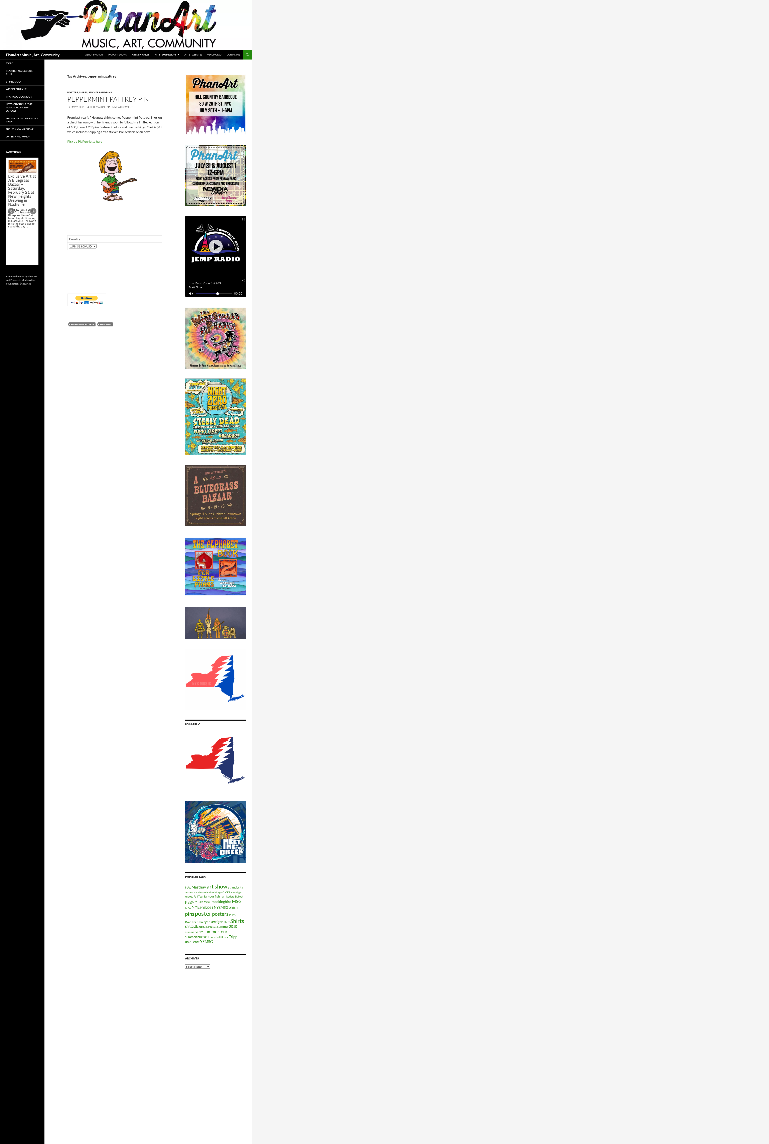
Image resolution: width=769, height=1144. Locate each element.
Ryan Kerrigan (194, 922)
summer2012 (194, 932)
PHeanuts (105, 324)
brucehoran (199, 892)
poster (203, 913)
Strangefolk (13, 81)
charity (209, 892)
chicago (217, 892)
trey (225, 937)
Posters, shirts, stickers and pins (89, 92)
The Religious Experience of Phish (22, 120)
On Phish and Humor (18, 136)
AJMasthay (196, 887)
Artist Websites (193, 54)
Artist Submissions (165, 54)
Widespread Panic (16, 89)
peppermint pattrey (82, 324)
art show (217, 886)
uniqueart (192, 942)
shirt (227, 922)
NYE (195, 907)
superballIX (216, 937)
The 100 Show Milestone (19, 129)
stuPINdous (210, 927)
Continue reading (20, 240)
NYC (188, 907)
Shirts (237, 921)
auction (189, 892)
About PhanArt (94, 54)
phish (233, 907)
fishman (220, 896)
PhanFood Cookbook (19, 96)
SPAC (189, 926)
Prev (11, 211)
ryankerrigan (213, 921)
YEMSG (206, 941)
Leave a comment (122, 106)
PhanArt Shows (117, 54)
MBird (198, 902)
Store (9, 63)
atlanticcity (235, 887)
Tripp (233, 936)
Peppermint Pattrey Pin (108, 99)
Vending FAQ (214, 54)
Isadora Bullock (234, 896)
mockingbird (221, 901)
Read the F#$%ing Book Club (19, 73)
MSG (237, 901)
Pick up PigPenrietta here (84, 141)
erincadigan (236, 892)
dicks (226, 892)
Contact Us (233, 54)
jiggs (189, 901)
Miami (207, 902)
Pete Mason (97, 106)
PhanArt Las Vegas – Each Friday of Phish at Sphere (21, 168)
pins (189, 914)
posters (220, 914)
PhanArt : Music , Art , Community (33, 55)
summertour (215, 931)
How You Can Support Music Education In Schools (19, 107)
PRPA (232, 914)
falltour (209, 896)
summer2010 (227, 926)
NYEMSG (221, 907)
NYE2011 (206, 907)
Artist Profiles (140, 54)
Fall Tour (198, 896)
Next (33, 211)
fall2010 (189, 896)
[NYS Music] (215, 761)
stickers (199, 926)
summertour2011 (197, 937)
